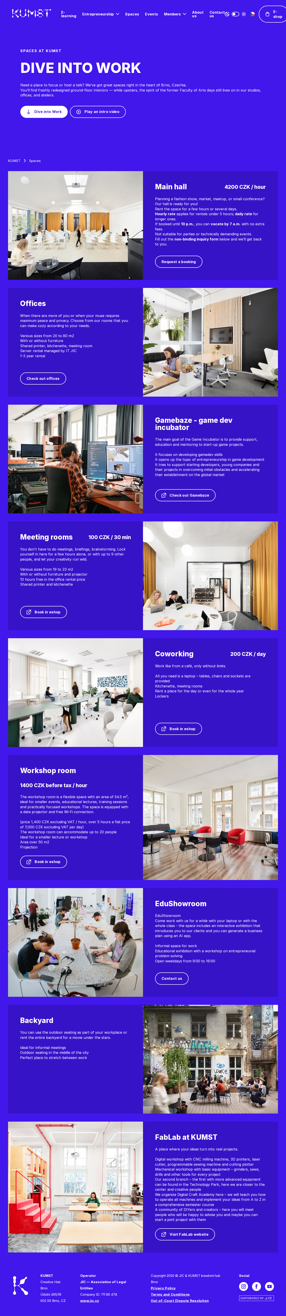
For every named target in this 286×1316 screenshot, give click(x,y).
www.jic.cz (89, 1301)
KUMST (14, 161)
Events (151, 14)
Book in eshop (47, 612)
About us (198, 14)
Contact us (217, 14)
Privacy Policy (163, 1288)
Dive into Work (48, 111)
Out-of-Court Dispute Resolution (180, 1301)
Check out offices (43, 378)
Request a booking (179, 261)
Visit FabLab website (189, 1234)
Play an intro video (101, 111)
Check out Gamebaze (189, 495)
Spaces (132, 14)
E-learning (68, 14)
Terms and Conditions (170, 1294)
